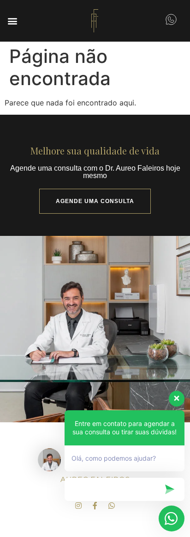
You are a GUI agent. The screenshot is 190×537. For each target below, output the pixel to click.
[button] (12, 20)
